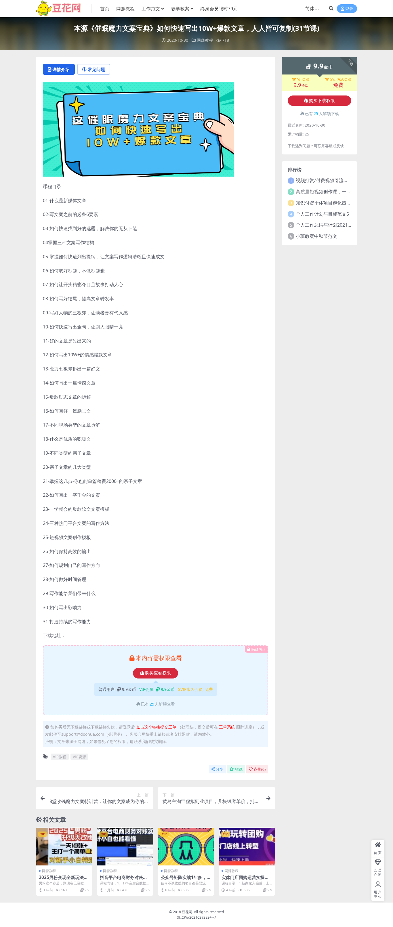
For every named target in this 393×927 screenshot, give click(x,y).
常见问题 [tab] (96, 69)
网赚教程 (125, 8)
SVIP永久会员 (340, 79)
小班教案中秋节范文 (316, 236)
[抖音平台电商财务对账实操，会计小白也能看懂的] (125, 846)
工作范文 (151, 8)
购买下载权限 (322, 100)
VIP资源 (79, 756)
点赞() (260, 769)
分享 (219, 769)
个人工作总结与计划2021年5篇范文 (332, 225)
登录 (349, 9)
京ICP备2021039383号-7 (196, 917)
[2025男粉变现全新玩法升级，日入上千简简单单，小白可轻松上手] (64, 846)
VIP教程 (59, 756)
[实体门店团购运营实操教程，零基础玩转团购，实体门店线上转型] (247, 846)
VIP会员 (303, 79)
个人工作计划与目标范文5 (322, 214)
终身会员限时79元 (219, 8)
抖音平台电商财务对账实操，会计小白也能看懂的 (123, 879)
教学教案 (180, 8)
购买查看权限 (158, 673)
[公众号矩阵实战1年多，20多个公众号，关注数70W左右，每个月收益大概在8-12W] (186, 846)
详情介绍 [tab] (61, 69)
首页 (104, 8)
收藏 (239, 769)
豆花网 (187, 911)
